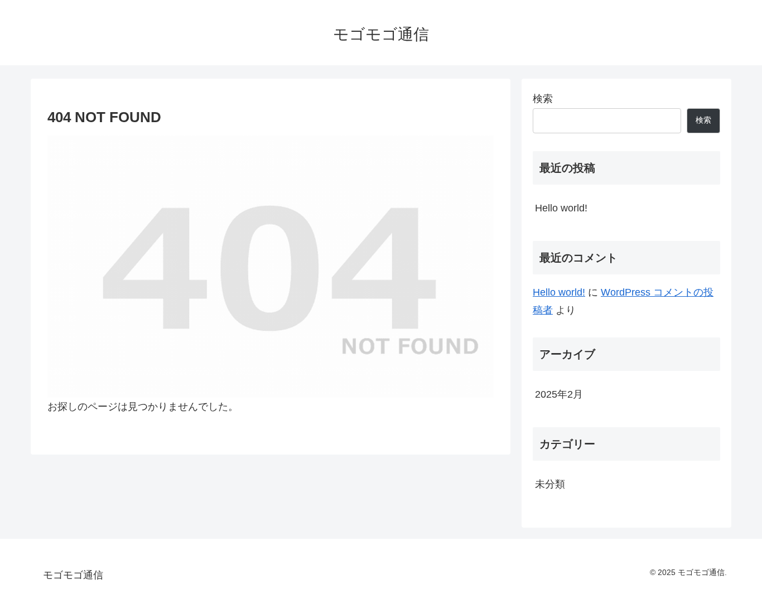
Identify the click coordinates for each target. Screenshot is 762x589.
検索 (543, 98)
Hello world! (561, 208)
